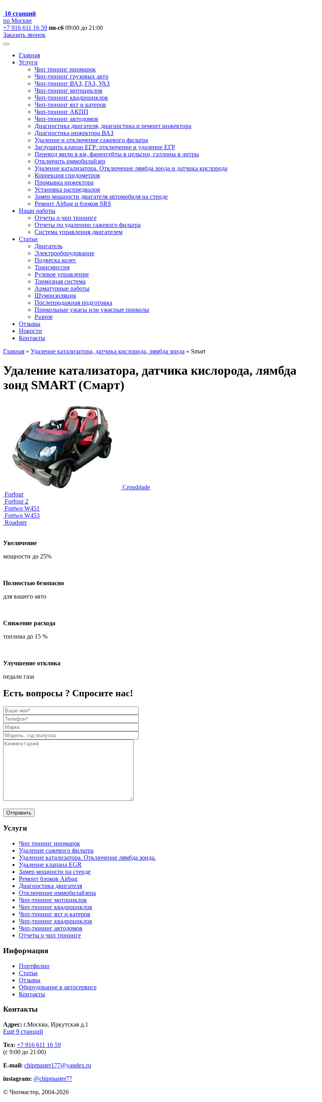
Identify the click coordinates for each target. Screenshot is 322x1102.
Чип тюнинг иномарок (65, 69)
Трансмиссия (52, 267)
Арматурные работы (62, 288)
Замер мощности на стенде (55, 871)
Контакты (32, 338)
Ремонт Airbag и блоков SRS (73, 203)
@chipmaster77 (52, 1078)
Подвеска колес (55, 260)
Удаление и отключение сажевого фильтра (91, 140)
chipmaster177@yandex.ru (57, 1065)
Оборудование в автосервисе (58, 987)
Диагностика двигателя (50, 885)
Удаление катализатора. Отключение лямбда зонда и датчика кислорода (131, 168)
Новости (30, 331)
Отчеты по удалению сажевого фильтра (88, 224)
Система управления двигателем (79, 232)
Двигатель (48, 246)
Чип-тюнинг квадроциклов (71, 97)
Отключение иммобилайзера (57, 893)
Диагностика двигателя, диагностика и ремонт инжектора (113, 126)
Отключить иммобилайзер (70, 161)
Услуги (28, 62)
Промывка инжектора (64, 182)
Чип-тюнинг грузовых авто (71, 76)
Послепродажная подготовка (73, 302)
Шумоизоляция (55, 295)
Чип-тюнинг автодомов (66, 118)
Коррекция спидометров (67, 175)
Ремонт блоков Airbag (48, 878)
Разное (44, 316)
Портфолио (34, 966)
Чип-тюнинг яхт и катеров (70, 104)
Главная (29, 55)
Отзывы (29, 323)
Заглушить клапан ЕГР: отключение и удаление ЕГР (105, 147)
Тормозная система (60, 281)
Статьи (28, 239)
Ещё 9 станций (23, 1031)
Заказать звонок (24, 34)
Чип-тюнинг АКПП (61, 111)
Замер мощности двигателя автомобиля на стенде (101, 196)
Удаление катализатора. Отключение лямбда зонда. (87, 857)
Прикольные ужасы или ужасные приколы (92, 309)
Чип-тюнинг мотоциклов (68, 90)
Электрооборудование (64, 253)
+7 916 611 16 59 (25, 27)
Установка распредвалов (67, 189)
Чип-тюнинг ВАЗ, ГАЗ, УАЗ (72, 83)
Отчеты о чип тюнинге (66, 217)
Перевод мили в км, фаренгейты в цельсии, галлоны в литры (117, 154)
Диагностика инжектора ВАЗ (74, 133)
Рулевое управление (62, 274)
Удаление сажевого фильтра (56, 850)
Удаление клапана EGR (50, 864)
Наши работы (37, 210)
